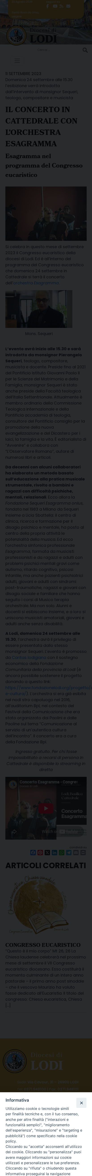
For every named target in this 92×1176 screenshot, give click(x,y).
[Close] (81, 1103)
